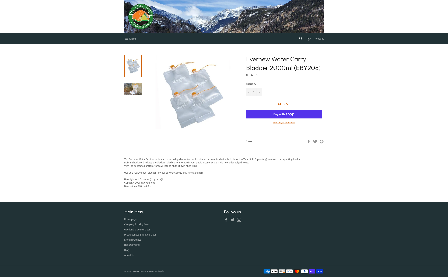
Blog (126, 250)
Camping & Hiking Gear (136, 224)
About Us (129, 255)
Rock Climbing (132, 244)
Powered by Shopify (155, 271)
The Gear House (138, 271)
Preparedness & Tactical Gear (140, 234)
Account (319, 38)
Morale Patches (132, 239)
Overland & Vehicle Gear (137, 229)
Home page (130, 219)
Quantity (251, 84)
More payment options (284, 122)
